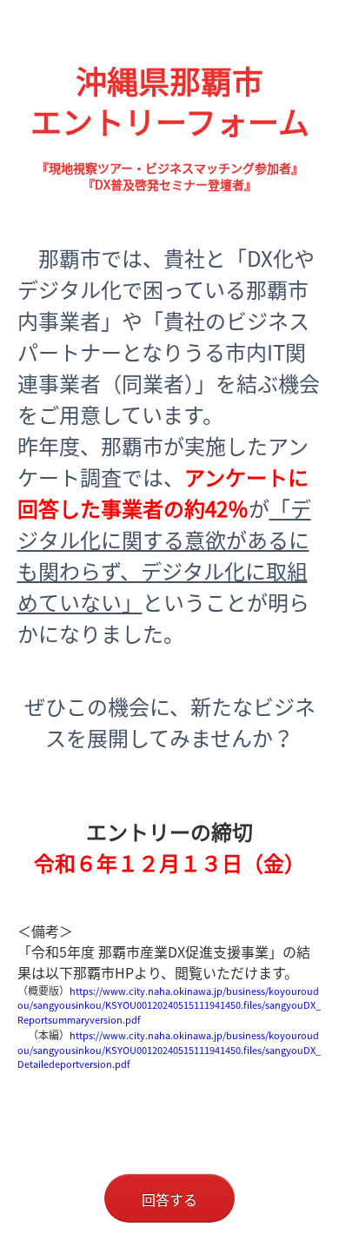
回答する (169, 1199)
